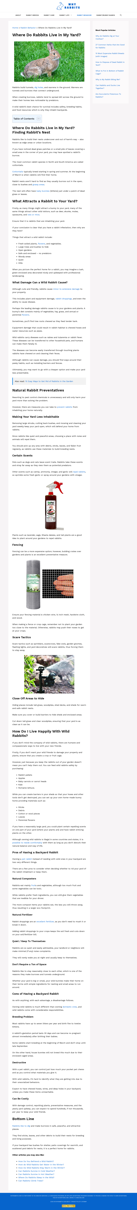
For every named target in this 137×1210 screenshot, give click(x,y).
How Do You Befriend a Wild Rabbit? (36, 1161)
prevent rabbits (64, 407)
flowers (41, 243)
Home (15, 27)
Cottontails (17, 171)
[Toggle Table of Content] (37, 118)
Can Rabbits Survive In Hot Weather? (36, 1174)
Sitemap (84, 1201)
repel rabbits (79, 472)
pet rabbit (27, 859)
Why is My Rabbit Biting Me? (108, 79)
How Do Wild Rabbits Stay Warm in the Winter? (41, 1168)
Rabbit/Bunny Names (105, 15)
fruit (33, 885)
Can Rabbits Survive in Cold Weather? (36, 1171)
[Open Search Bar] (120, 15)
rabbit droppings (64, 298)
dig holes (38, 87)
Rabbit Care (49, 15)
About (18, 15)
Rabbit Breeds (32, 15)
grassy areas (38, 184)
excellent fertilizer (45, 921)
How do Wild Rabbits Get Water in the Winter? (41, 1164)
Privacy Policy (76, 1201)
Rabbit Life (64, 15)
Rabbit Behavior (84, 15)
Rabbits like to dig (21, 1126)
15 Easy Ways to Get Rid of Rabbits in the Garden (49, 381)
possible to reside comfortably (27, 842)
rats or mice (33, 214)
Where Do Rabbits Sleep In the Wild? (36, 1177)
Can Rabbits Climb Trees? (30, 1180)
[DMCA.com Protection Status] (68, 1207)
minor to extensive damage (66, 289)
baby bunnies (43, 191)
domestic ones (70, 1007)
